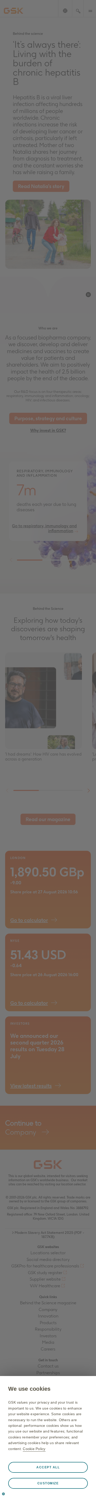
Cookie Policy (34, 1449)
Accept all (48, 1467)
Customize (48, 1483)
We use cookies (29, 1389)
